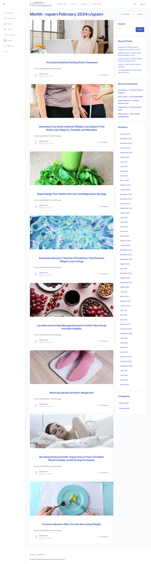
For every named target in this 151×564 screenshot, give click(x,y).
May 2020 (124, 347)
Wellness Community (37, 554)
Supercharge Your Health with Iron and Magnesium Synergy (71, 193)
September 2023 (126, 259)
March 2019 (124, 384)
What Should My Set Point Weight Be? (72, 392)
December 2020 (126, 329)
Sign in (142, 4)
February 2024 (125, 241)
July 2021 (123, 310)
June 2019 (124, 375)
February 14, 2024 (45, 342)
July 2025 (123, 162)
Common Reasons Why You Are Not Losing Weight (71, 524)
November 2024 (126, 199)
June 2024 (124, 222)
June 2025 (124, 166)
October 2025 (125, 148)
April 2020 (124, 352)
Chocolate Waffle (136, 97)
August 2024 (125, 213)
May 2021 (123, 315)
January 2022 (125, 306)
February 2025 (125, 185)
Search (121, 24)
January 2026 (125, 134)
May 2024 (124, 227)
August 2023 (125, 264)
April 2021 (123, 320)
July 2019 (123, 371)
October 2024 (125, 203)
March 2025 (124, 180)
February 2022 (125, 301)
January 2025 (125, 190)
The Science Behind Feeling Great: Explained (72, 62)
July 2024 (123, 217)
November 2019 (126, 361)
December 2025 (126, 139)
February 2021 (125, 324)
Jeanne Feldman (124, 100)
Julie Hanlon (122, 90)
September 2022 (126, 282)
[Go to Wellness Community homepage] (41, 4)
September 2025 (126, 152)
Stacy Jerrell (122, 97)
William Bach (43, 74)
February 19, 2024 (45, 275)
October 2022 (125, 278)
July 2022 (123, 292)
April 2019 (123, 380)
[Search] (134, 4)
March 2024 (124, 236)
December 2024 (126, 194)
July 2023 (123, 268)
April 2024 (124, 231)
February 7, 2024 (45, 474)
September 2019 (126, 366)
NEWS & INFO (124, 403)
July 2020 (123, 338)
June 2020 (124, 343)
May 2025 (124, 171)
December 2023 (126, 250)
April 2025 (124, 176)
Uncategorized (124, 408)
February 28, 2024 (46, 76)
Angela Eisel (122, 107)
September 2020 (126, 333)
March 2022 (124, 296)
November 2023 (126, 255)
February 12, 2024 (45, 406)
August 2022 (125, 287)
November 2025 (126, 143)
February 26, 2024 (46, 143)
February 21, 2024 (45, 208)
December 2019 (126, 357)
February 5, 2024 (45, 538)
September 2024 (126, 208)
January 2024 (125, 245)
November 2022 (126, 273)
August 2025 (125, 157)
